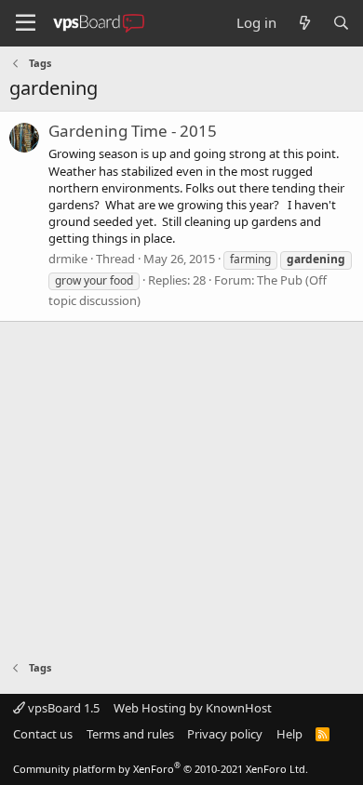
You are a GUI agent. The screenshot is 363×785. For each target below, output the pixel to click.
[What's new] (304, 23)
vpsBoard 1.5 (62, 707)
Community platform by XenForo (160, 769)
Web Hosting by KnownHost (193, 707)
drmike (67, 258)
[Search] (341, 23)
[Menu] (25, 23)
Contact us (43, 733)
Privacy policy (224, 733)
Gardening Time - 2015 (132, 130)
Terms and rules (130, 733)
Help (289, 733)
